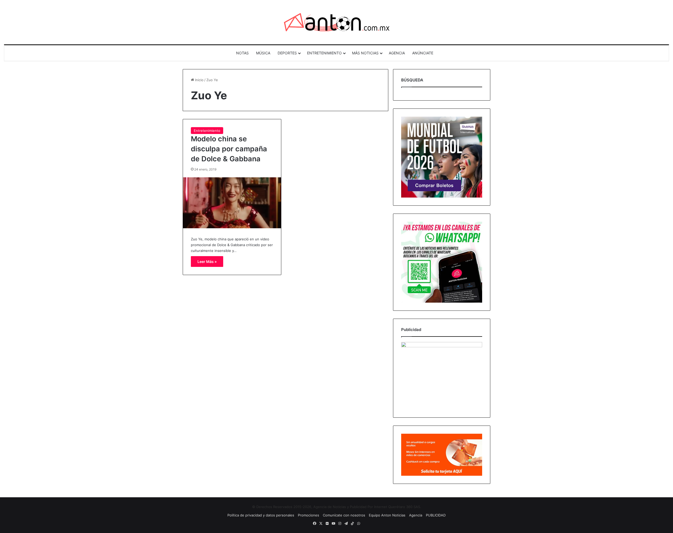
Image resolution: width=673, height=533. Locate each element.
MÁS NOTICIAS (365, 53)
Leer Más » (207, 261)
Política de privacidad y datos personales (260, 515)
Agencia (415, 515)
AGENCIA (397, 53)
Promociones (308, 515)
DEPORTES (287, 53)
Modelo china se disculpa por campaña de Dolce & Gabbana (229, 148)
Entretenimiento (207, 130)
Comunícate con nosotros (344, 515)
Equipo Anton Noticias (387, 515)
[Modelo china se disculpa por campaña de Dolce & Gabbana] (232, 202)
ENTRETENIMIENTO (324, 53)
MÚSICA (263, 53)
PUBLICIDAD (436, 515)
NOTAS (242, 53)
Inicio (198, 80)
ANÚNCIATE (422, 53)
